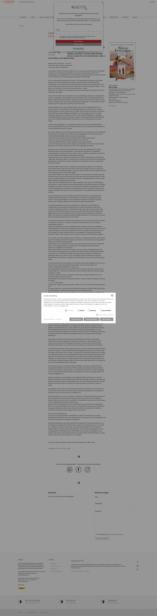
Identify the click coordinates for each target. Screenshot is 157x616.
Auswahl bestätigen (91, 319)
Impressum (59, 319)
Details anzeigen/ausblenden (105, 315)
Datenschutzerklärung (49, 319)
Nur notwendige (76, 319)
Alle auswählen (106, 319)
